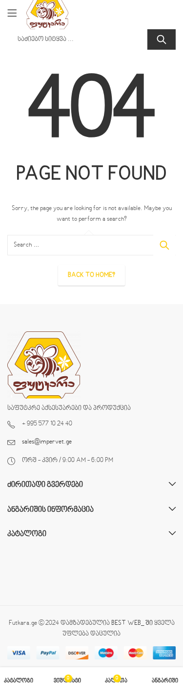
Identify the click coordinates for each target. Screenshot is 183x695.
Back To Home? (91, 275)
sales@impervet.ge (47, 442)
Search (161, 39)
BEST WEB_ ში (132, 623)
